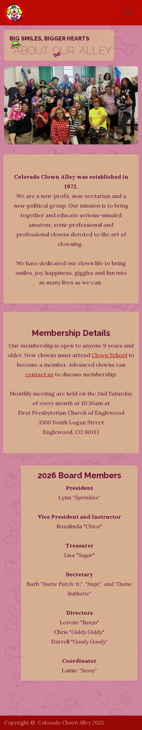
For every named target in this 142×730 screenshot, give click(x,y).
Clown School (109, 355)
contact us (39, 374)
